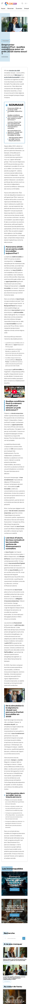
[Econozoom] (10, 3)
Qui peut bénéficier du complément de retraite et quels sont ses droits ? (14, 1001)
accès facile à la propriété (11, 77)
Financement (6, 40)
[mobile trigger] (2, 3)
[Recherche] (22, 3)
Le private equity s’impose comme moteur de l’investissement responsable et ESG (14, 978)
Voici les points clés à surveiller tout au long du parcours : (16, 139)
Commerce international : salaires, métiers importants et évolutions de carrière (14, 881)
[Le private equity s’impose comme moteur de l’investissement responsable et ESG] (15, 970)
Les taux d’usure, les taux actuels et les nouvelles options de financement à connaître (14, 125)
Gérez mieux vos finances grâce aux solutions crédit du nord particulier (14, 960)
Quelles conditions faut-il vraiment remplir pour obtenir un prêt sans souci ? (15, 117)
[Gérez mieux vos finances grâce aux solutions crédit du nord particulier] (15, 952)
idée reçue (17, 75)
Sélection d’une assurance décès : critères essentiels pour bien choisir (14, 908)
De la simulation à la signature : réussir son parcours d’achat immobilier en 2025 (15, 133)
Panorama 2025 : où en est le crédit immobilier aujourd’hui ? (15, 110)
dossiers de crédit (14, 70)
